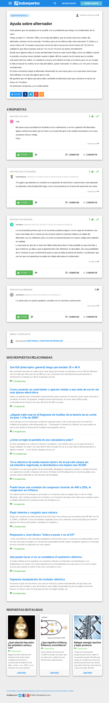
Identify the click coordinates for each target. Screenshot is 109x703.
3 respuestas (19, 526)
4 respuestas (19, 571)
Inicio (9, 691)
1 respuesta (18, 406)
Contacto (38, 691)
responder (32, 341)
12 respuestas (19, 454)
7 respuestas (19, 381)
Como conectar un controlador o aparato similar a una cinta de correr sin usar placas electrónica (54, 391)
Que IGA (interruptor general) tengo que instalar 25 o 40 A (45, 367)
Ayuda (26, 691)
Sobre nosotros (17, 691)
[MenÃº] (10, 3)
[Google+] (27, 695)
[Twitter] (19, 695)
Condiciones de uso (50, 691)
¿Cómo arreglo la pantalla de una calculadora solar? (41, 439)
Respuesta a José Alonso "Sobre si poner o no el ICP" (42, 534)
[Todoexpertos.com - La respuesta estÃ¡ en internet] (27, 3)
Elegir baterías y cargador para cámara (33, 512)
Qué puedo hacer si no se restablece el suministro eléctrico (46, 557)
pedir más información (51, 341)
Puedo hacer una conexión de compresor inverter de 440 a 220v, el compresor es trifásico (50, 489)
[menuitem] (25, 94)
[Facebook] (23, 695)
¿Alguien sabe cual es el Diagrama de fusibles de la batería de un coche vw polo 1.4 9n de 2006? (53, 416)
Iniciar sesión (69, 3)
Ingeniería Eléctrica (19, 15)
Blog (31, 691)
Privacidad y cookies (66, 691)
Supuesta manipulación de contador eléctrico (37, 579)
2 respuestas (19, 431)
